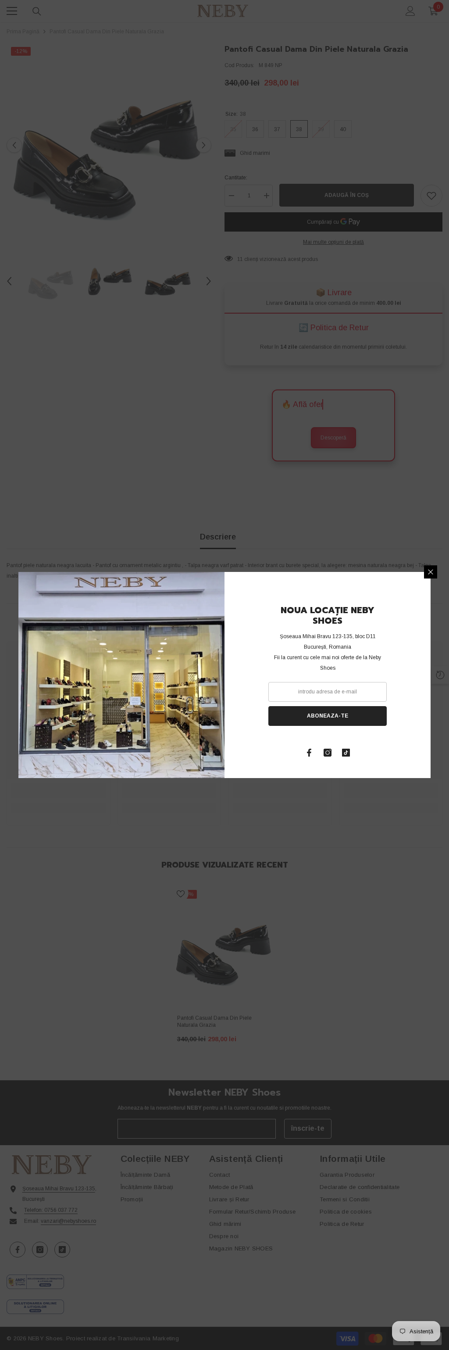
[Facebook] (309, 752)
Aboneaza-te (327, 716)
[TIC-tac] (346, 752)
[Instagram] (327, 752)
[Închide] (430, 572)
